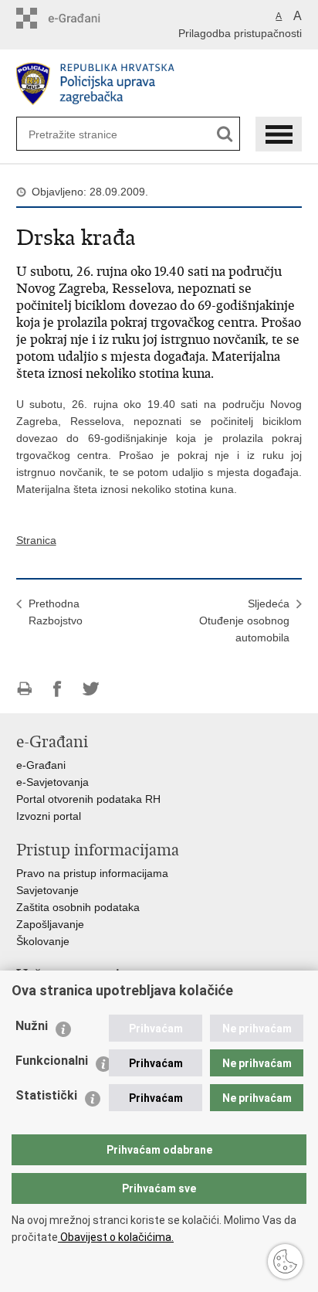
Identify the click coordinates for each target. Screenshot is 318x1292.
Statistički (46, 1095)
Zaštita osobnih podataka (78, 907)
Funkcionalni (51, 1060)
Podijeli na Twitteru (91, 689)
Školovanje (42, 941)
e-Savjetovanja (52, 782)
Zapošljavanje (50, 924)
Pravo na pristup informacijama (92, 873)
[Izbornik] (278, 134)
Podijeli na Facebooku (57, 689)
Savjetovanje (47, 890)
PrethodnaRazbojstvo (56, 612)
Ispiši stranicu (24, 689)
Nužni (31, 1025)
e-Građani (41, 765)
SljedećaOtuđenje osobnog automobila (244, 620)
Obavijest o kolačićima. (116, 1237)
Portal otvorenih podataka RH (88, 799)
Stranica (36, 540)
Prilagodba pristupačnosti (240, 33)
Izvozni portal (48, 816)
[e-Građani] (82, 18)
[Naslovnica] (159, 84)
